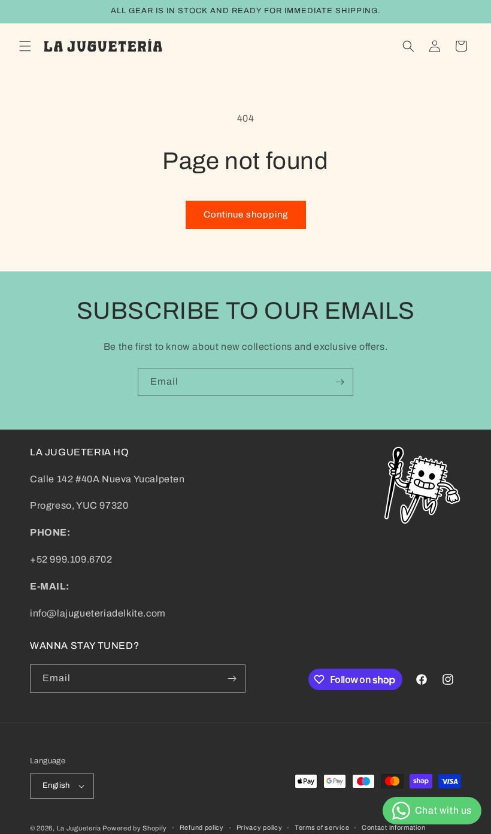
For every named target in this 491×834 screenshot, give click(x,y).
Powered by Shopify (134, 828)
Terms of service (322, 827)
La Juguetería (80, 828)
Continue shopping (246, 214)
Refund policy (202, 827)
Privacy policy (260, 827)
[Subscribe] (339, 382)
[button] (25, 46)
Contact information (393, 827)
